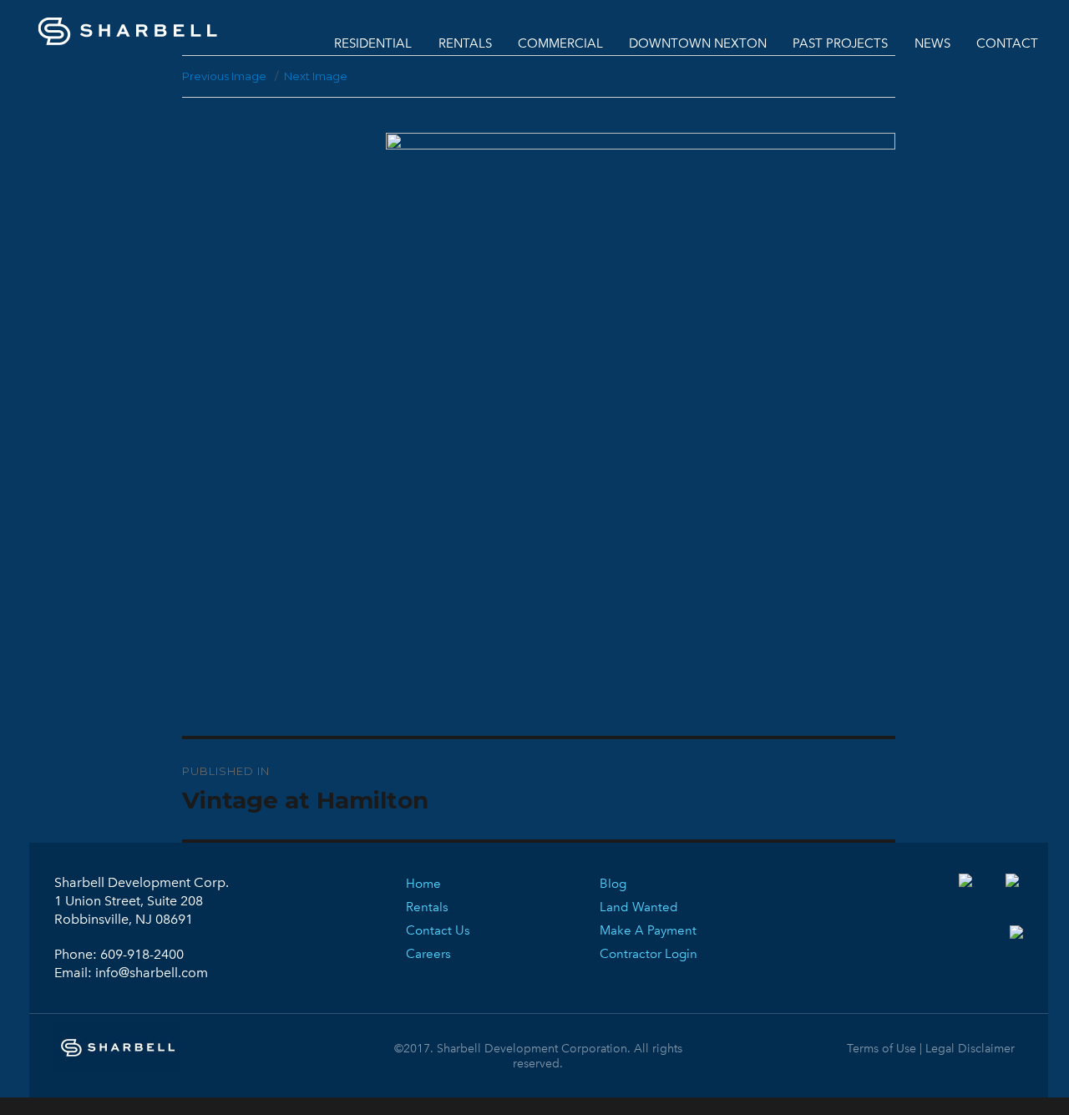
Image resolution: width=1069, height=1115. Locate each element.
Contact (1007, 43)
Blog (613, 883)
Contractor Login (648, 953)
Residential (373, 43)
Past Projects (840, 43)
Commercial (560, 43)
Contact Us (438, 930)
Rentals (465, 43)
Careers (428, 953)
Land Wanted (639, 907)
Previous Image (224, 76)
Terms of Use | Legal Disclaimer (931, 1049)
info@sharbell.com (151, 973)
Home (423, 883)
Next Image (315, 76)
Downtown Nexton (698, 43)
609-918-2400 (142, 954)
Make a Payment (648, 930)
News (932, 43)
